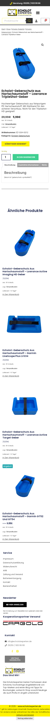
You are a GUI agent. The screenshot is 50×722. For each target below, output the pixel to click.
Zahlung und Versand (13, 574)
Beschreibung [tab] (10, 165)
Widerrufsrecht (10, 566)
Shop (8, 29)
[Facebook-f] (12, 651)
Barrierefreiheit (10, 586)
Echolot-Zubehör (18, 29)
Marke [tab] (44, 165)
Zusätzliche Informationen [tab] (28, 165)
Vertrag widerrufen (25, 718)
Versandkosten (10, 124)
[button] (38, 13)
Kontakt (6, 582)
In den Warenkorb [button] (11, 294)
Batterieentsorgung (12, 578)
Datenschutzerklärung (13, 562)
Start (3, 29)
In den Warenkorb (26, 157)
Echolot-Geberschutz (20, 136)
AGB (5, 570)
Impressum (8, 558)
